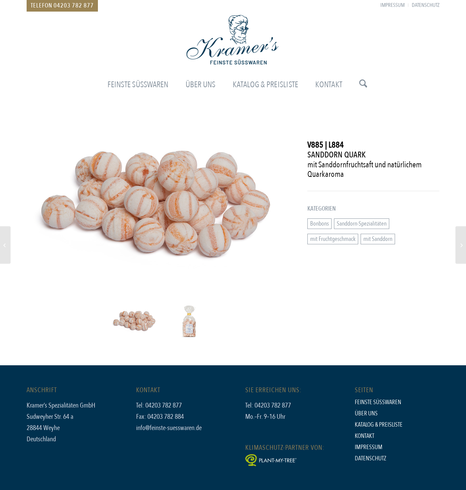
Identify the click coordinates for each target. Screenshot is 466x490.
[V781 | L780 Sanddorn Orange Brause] (5, 245)
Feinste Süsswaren (378, 402)
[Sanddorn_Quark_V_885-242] (190, 321)
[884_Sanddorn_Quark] (163, 210)
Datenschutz (370, 458)
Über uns (366, 413)
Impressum (368, 447)
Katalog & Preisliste (379, 424)
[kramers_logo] (233, 45)
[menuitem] (392, 5)
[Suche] (359, 84)
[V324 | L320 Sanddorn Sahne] (460, 245)
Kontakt (364, 436)
